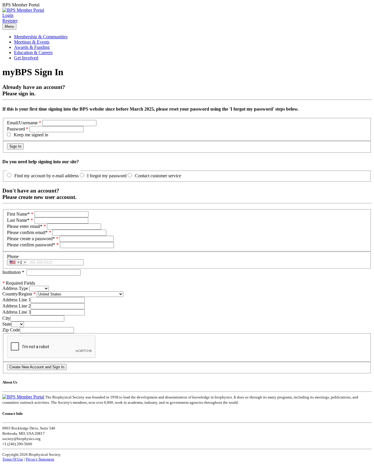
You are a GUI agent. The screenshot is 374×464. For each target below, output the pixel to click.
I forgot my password (107, 175)
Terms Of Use (12, 459)
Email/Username (22, 122)
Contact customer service (158, 175)
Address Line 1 (16, 299)
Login (7, 15)
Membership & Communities (40, 36)
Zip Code (11, 329)
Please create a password (31, 238)
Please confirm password (31, 244)
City (6, 318)
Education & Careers (33, 52)
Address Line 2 (16, 305)
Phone (13, 256)
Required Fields (18, 283)
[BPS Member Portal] (23, 10)
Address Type (15, 288)
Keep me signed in (31, 134)
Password (16, 128)
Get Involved (26, 57)
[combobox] (17, 262)
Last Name (18, 220)
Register (10, 20)
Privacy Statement (40, 459)
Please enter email (24, 226)
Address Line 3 (16, 312)
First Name (18, 214)
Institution (13, 272)
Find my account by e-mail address (46, 175)
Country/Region (17, 293)
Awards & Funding (32, 47)
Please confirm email (27, 232)
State (6, 324)
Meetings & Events (31, 41)
